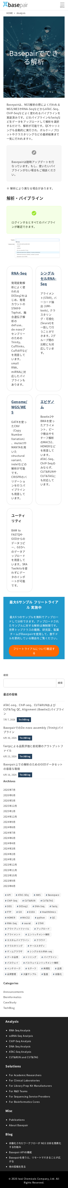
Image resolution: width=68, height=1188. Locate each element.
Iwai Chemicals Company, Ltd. (36, 1178)
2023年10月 (10, 875)
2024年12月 (10, 816)
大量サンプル (29, 974)
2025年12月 (10, 806)
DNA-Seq (40, 906)
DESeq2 (23, 906)
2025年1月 (9, 811)
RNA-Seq (19, 273)
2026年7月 (9, 789)
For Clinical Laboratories (24, 1080)
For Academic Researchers (25, 1075)
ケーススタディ (37, 945)
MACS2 (26, 917)
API (9, 894)
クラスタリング (15, 945)
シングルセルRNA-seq (41, 951)
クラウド (40, 940)
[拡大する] (56, 243)
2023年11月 (10, 870)
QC (53, 917)
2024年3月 (9, 848)
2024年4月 (9, 843)
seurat (27, 923)
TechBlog (9, 1008)
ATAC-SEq (23, 894)
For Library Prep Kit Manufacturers (30, 1085)
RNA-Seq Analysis (19, 1030)
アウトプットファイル (18, 928)
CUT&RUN (30, 900)
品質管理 (11, 974)
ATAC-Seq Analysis (20, 1051)
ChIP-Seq (12, 900)
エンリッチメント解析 (39, 934)
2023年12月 (10, 864)
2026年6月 (9, 795)
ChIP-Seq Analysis (20, 1041)
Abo (11, 1125)
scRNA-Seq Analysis (21, 1036)
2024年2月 (9, 854)
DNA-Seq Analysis (20, 1046)
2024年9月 (9, 822)
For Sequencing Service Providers (29, 1096)
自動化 (58, 974)
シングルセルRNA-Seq (48, 278)
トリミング (30, 957)
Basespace (53, 894)
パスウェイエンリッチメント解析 (42, 962)
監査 (46, 974)
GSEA (32, 911)
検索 (5, 675)
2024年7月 (9, 832)
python (41, 917)
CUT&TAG (47, 900)
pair (25, 1125)
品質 (59, 968)
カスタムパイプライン (18, 940)
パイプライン (50, 957)
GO (20, 911)
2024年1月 (9, 859)
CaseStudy (9, 1002)
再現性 (46, 968)
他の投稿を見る (17, 1166)
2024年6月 (9, 838)
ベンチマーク (13, 968)
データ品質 (12, 957)
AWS (38, 894)
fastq (54, 906)
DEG (9, 906)
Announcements (13, 992)
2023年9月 (9, 880)
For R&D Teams (18, 1091)
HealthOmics (49, 911)
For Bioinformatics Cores (24, 1102)
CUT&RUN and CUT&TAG (23, 1057)
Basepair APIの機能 (20, 1152)
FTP (9, 911)
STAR (41, 923)
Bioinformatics (12, 997)
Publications (17, 1119)
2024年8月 (9, 827)
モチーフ (32, 968)
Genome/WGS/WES (19, 407)
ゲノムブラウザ (14, 951)
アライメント (13, 934)
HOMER (11, 917)
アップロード (43, 928)
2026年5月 (9, 800)
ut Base (18, 1125)
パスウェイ (12, 962)
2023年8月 (9, 886)
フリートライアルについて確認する (34, 651)
